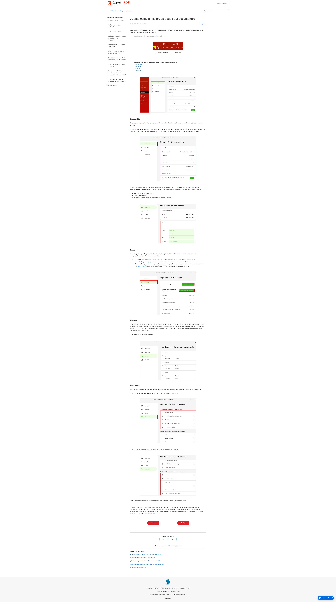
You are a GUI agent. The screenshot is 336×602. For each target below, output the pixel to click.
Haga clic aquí (145, 262)
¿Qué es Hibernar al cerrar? (116, 20)
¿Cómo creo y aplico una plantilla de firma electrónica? (147, 564)
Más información (112, 85)
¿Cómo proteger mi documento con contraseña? (145, 561)
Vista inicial (138, 70)
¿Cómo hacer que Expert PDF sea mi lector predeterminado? (117, 59)
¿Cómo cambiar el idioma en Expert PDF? (116, 65)
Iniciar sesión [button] (222, 3)
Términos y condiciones (179, 588)
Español (167, 598)
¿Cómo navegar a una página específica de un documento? (117, 80)
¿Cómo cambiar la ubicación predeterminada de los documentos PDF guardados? (117, 73)
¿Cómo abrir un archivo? (115, 31)
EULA (188, 588)
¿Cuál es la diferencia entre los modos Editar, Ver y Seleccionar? (117, 38)
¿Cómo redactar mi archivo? (139, 567)
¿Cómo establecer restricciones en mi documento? (146, 554)
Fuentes (137, 68)
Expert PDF (110, 11)
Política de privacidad (152, 588)
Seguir (202, 24)
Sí (163, 539)
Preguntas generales (126, 11)
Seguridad (138, 66)
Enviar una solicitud (175, 546)
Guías (116, 11)
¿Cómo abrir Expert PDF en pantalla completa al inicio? (116, 52)
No (172, 539)
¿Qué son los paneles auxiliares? (114, 26)
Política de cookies (165, 588)
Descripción (139, 64)
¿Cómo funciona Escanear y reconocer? (142, 557)
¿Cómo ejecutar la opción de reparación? (116, 46)
